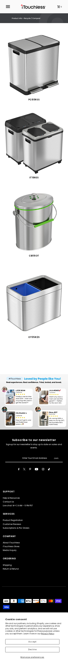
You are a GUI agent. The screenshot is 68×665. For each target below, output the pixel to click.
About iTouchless (11, 542)
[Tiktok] (49, 469)
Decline (32, 649)
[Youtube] (36, 469)
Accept (32, 641)
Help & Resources (11, 498)
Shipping (7, 565)
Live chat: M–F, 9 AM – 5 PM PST (18, 505)
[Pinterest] (30, 469)
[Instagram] (43, 469)
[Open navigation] (8, 6)
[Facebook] (18, 469)
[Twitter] (24, 469)
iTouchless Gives (11, 546)
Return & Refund (11, 569)
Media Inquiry (10, 550)
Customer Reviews (12, 524)
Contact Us (8, 501)
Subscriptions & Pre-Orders (16, 528)
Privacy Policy (47, 633)
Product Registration (13, 520)
